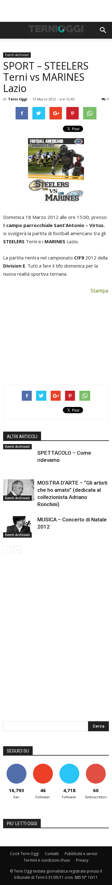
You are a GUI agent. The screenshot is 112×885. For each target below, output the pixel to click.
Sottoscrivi (96, 766)
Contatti (52, 853)
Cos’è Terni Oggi (24, 853)
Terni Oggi (17, 99)
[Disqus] (56, 642)
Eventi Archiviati (17, 55)
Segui (42, 766)
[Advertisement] (56, 11)
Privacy (82, 860)
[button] (103, 30)
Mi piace (16, 766)
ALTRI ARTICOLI (22, 436)
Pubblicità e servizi (81, 853)
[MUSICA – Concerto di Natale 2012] (18, 527)
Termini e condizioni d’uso (47, 860)
